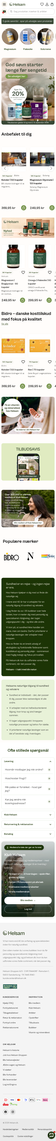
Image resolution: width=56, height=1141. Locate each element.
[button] (52, 4)
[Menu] (4, 4)
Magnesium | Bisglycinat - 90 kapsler (9, 284)
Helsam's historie (11, 1050)
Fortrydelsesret (10, 1008)
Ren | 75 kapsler (36, 369)
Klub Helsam (34, 1008)
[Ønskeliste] (42, 4)
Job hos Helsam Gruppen (15, 1055)
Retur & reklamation (12, 1018)
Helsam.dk (14, 1123)
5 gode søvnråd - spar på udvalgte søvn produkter (27, 21)
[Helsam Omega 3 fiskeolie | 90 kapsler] (40, 256)
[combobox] (31, 11)
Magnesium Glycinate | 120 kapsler (41, 182)
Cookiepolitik (8, 1136)
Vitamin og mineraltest (39, 1032)
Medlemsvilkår (28, 1129)
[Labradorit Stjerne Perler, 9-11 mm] (13, 159)
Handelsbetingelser (10, 1129)
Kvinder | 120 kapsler (12, 180)
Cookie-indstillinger (25, 1136)
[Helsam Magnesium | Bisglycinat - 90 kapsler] (13, 256)
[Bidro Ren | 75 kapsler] (40, 346)
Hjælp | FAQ (8, 1003)
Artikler (32, 1013)
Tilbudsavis (34, 1022)
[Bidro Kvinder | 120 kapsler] (13, 346)
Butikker (32, 1027)
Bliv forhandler (9, 1075)
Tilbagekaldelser (10, 1013)
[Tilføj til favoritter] (23, 273)
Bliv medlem (28, 900)
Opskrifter (33, 1018)
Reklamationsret (11, 1027)
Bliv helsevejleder (11, 1060)
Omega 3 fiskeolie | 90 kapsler (39, 282)
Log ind (28, 909)
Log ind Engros (10, 1084)
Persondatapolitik (45, 1129)
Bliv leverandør (10, 1079)
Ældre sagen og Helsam (14, 1065)
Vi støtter (7, 1070)
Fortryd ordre (9, 1022)
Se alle (4, 324)
